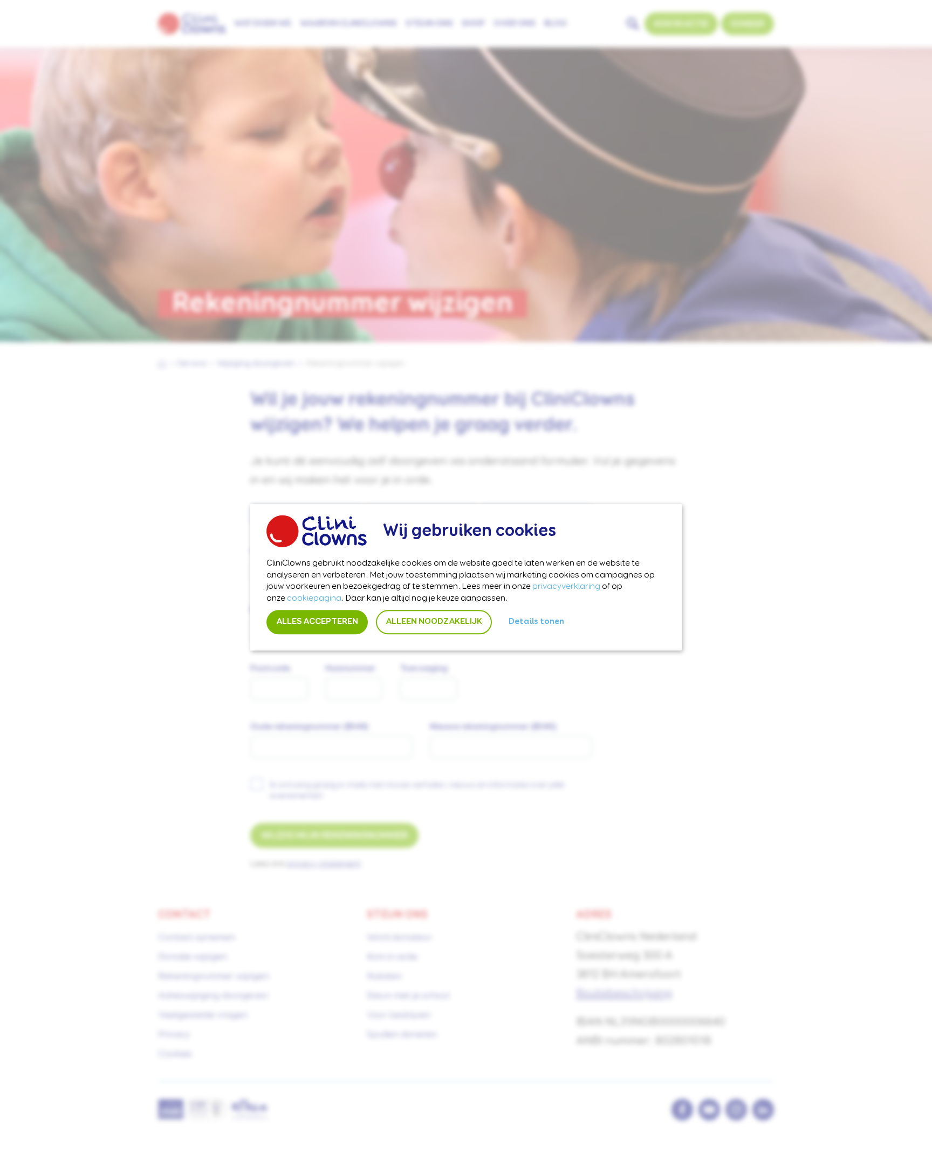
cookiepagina (314, 598)
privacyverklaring (566, 587)
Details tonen (536, 622)
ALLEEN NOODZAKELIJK (434, 622)
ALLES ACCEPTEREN (317, 622)
